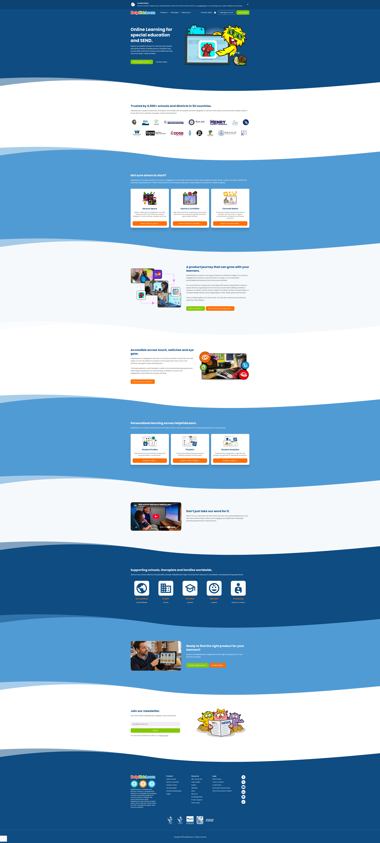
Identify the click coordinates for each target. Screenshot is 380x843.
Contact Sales (206, 12)
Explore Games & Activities (189, 223)
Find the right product (141, 62)
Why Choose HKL (196, 779)
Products (163, 12)
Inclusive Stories (171, 785)
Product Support (196, 800)
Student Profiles (149, 460)
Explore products (195, 308)
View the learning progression (219, 308)
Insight (168, 794)
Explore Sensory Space (149, 223)
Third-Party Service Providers (222, 791)
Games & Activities (172, 782)
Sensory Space (171, 779)
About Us (194, 794)
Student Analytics (229, 460)
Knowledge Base (196, 797)
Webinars (194, 788)
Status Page (195, 803)
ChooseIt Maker (171, 788)
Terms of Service (218, 782)
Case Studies (195, 782)
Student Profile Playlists (189, 460)
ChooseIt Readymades (173, 791)
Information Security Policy (221, 788)
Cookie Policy (202, 6)
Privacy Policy (164, 736)
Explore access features (142, 381)
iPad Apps (174, 12)
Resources (186, 12)
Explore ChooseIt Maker (229, 223)
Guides (193, 785)
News (193, 791)
